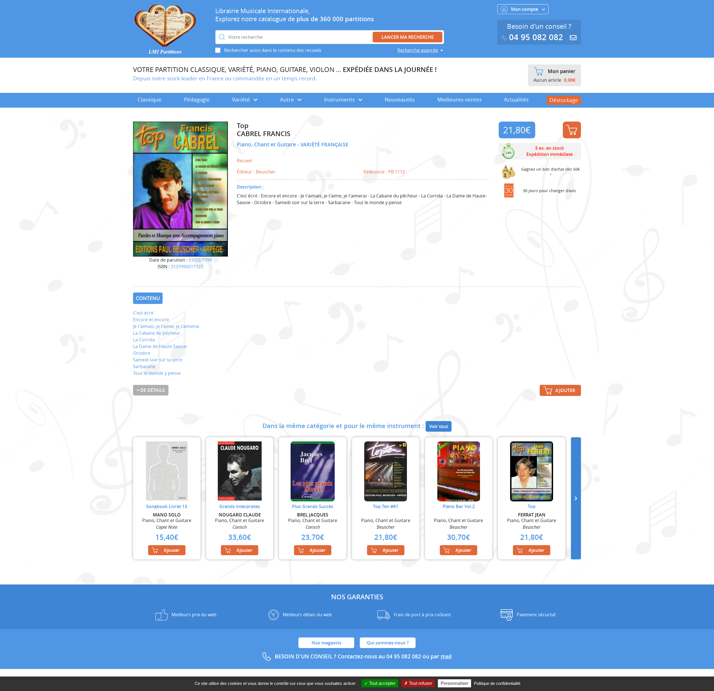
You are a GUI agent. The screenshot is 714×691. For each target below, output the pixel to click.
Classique (149, 99)
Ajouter (572, 130)
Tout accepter (381, 683)
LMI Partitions (165, 52)
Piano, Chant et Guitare (267, 144)
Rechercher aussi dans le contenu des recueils (273, 50)
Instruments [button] (340, 99)
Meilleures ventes (459, 99)
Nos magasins (326, 643)
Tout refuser (420, 683)
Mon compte (525, 9)
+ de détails (151, 390)
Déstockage (563, 100)
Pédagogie (197, 99)
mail (446, 656)
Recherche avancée (417, 50)
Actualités (516, 99)
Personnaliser (454, 683)
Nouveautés (400, 99)
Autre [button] (287, 99)
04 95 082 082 (536, 37)
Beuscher (266, 172)
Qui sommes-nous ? (388, 643)
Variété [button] (241, 99)
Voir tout (438, 426)
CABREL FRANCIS (263, 134)
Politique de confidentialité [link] (497, 683)
